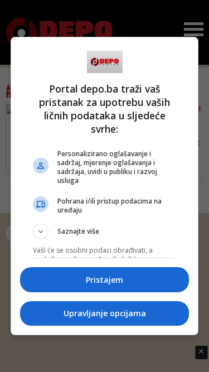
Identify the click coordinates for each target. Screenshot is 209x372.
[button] (105, 231)
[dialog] (105, 186)
